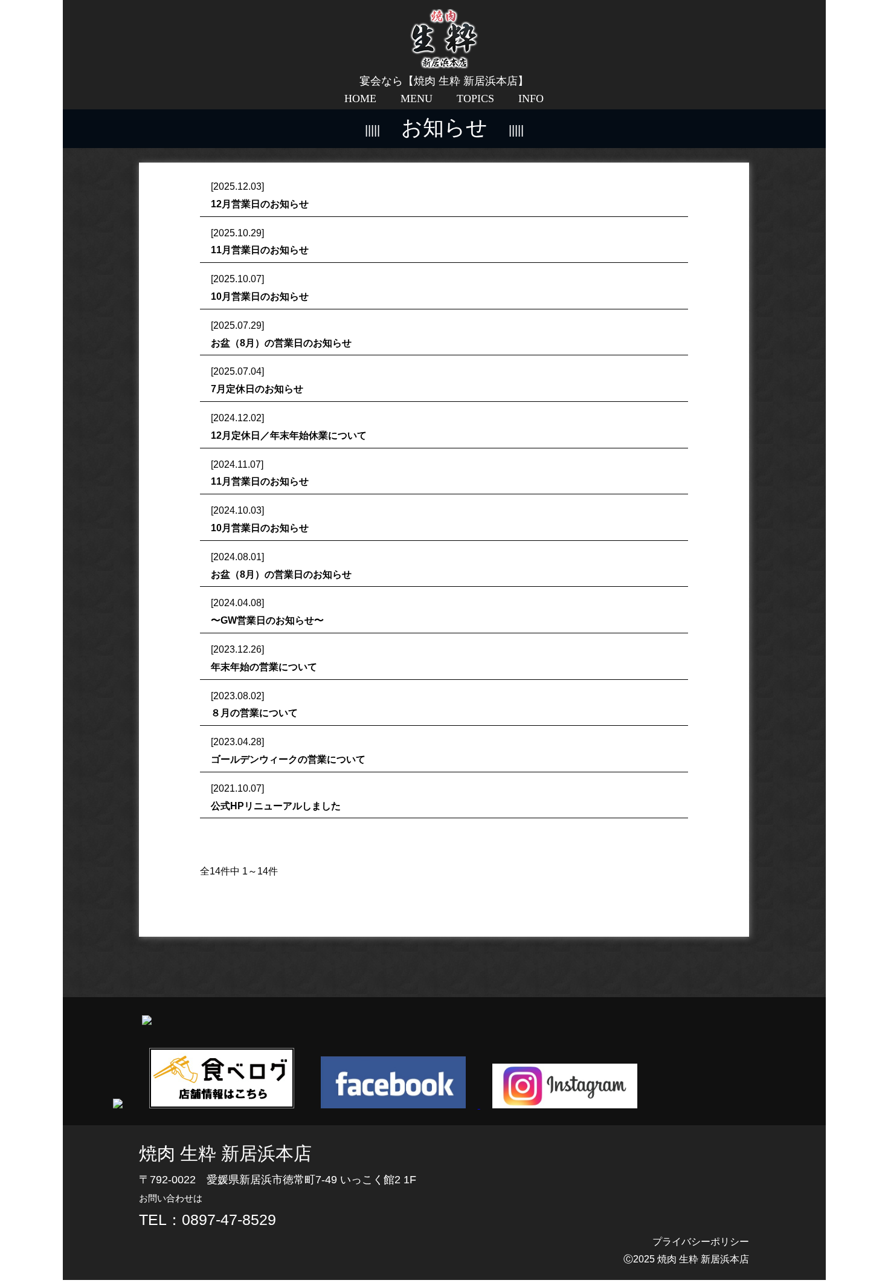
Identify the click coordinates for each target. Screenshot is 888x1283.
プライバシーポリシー (700, 1241)
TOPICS (475, 98)
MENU (417, 98)
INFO (531, 98)
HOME (360, 98)
